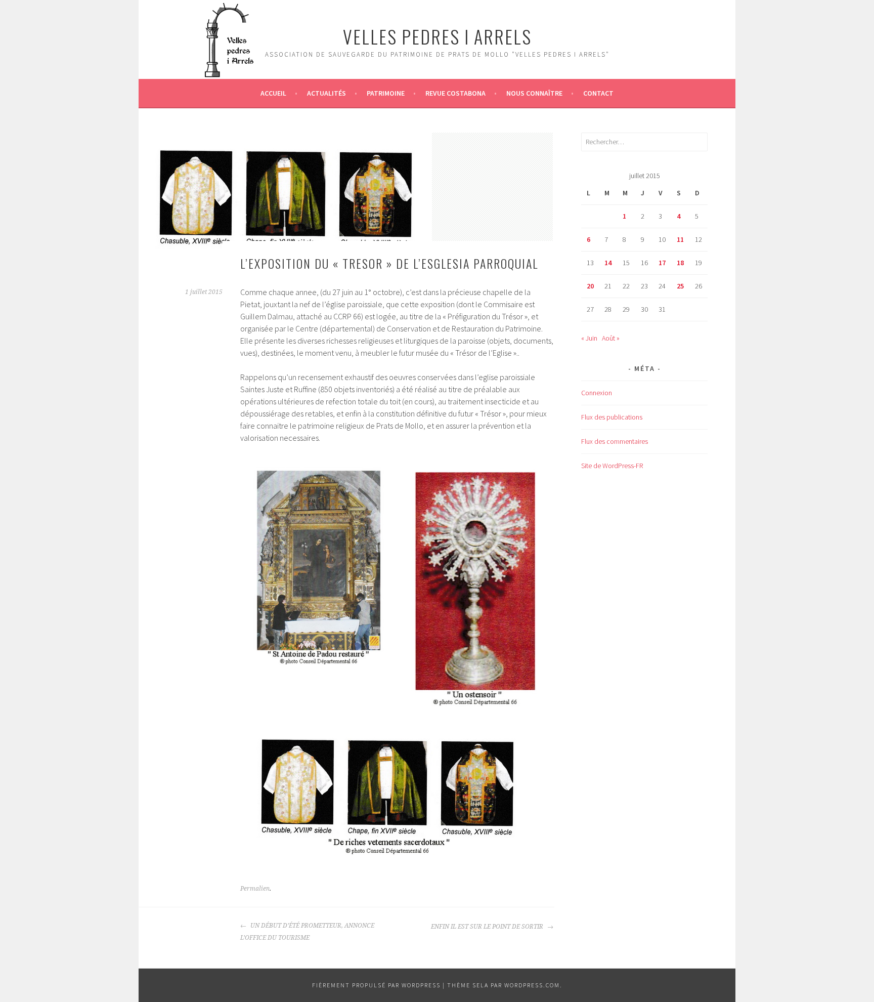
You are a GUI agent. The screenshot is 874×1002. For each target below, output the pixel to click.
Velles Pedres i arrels (437, 36)
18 (680, 262)
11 (680, 239)
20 (590, 285)
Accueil (273, 93)
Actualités (326, 93)
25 (680, 285)
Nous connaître (534, 93)
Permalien (255, 888)
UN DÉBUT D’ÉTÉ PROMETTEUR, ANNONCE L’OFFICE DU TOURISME (307, 931)
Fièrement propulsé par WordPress (376, 985)
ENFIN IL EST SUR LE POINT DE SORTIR (488, 926)
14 (607, 262)
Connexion (596, 392)
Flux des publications (611, 417)
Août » (611, 338)
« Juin (589, 338)
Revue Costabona (455, 93)
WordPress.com (532, 985)
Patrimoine (386, 93)
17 (662, 262)
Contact (598, 93)
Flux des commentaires (614, 441)
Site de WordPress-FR (612, 465)
